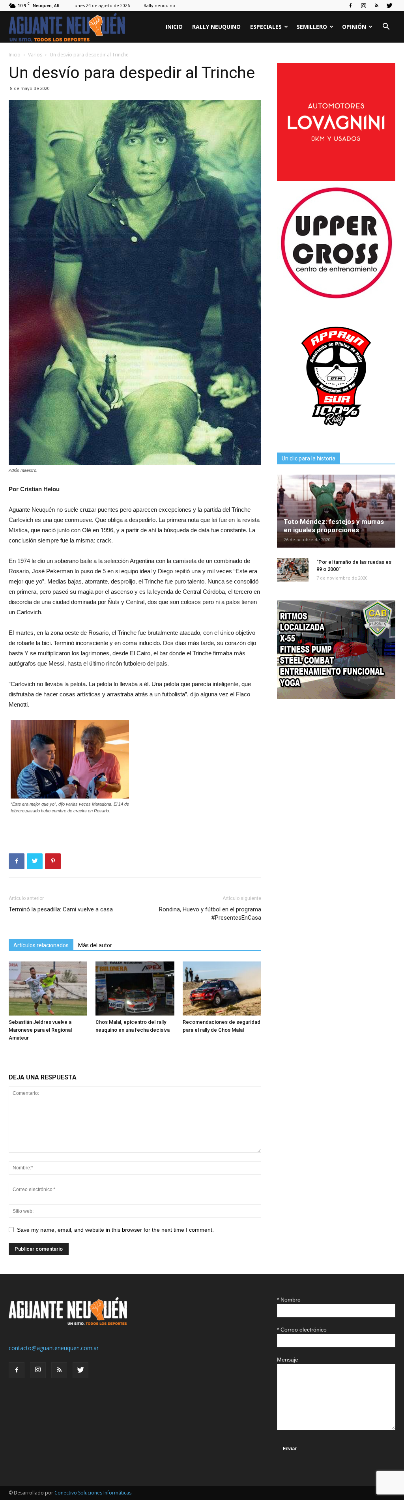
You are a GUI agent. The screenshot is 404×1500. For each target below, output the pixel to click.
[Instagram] (363, 5)
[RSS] (376, 5)
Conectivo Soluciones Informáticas (92, 1492)
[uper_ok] (336, 298)
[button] (385, 27)
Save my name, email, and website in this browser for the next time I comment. (115, 1230)
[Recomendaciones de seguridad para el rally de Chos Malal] (222, 988)
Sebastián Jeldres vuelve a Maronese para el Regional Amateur (40, 1030)
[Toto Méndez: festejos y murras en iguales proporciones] (336, 511)
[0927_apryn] (336, 433)
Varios (35, 54)
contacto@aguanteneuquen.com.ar (54, 1348)
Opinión (354, 26)
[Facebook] (350, 5)
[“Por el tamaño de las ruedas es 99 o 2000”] (293, 570)
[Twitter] (389, 5)
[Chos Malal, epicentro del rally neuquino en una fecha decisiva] (134, 988)
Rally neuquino (159, 5)
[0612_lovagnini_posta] (336, 179)
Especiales (266, 26)
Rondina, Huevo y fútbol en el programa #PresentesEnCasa (210, 913)
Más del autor (95, 945)
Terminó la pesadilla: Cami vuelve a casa (61, 909)
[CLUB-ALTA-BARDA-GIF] (336, 697)
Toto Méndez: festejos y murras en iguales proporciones (334, 526)
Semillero (312, 26)
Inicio (174, 26)
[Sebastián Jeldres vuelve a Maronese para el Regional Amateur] (48, 988)
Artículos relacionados (41, 945)
